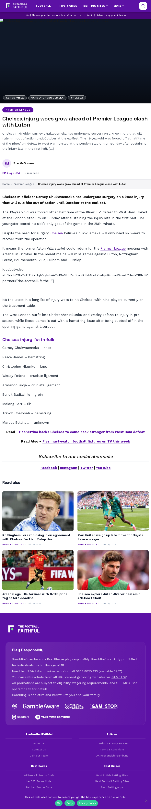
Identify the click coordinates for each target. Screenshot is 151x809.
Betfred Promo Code (39, 787)
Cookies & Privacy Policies (112, 743)
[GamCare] (20, 717)
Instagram (68, 468)
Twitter (86, 468)
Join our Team (39, 755)
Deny (69, 803)
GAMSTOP (118, 677)
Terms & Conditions (112, 749)
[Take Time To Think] (52, 717)
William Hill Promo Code (39, 775)
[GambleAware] (41, 706)
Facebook (49, 468)
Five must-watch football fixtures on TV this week (86, 441)
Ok (59, 803)
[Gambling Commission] (74, 706)
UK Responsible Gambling (112, 755)
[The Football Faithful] (16, 6)
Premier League (18, 110)
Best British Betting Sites (112, 775)
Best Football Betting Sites (112, 781)
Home (6, 184)
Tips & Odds (68, 5)
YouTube (103, 468)
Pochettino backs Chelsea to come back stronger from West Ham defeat (82, 432)
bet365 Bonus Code (39, 781)
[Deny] (146, 801)
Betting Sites (94, 5)
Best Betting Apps (112, 787)
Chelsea (57, 233)
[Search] (143, 6)
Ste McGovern (23, 163)
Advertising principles (110, 15)
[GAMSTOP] (104, 706)
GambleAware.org (50, 671)
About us (39, 743)
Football (43, 5)
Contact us (39, 749)
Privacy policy (87, 803)
